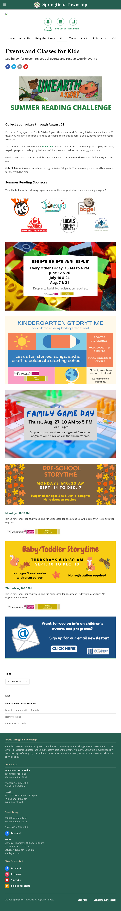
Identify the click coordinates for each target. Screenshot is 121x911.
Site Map (82, 899)
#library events (17, 681)
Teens (72, 38)
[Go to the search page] (116, 5)
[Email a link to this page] (19, 66)
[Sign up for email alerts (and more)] (7, 886)
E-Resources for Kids (15, 723)
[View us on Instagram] (7, 874)
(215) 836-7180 (17, 786)
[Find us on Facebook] (7, 833)
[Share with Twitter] (13, 66)
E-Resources (100, 38)
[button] (4, 4)
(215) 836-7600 (20, 782)
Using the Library (45, 38)
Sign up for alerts (20, 885)
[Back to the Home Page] (60, 5)
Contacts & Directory (104, 899)
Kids (62, 38)
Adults (85, 38)
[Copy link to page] (25, 66)
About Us (24, 38)
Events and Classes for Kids (20, 703)
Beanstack (47, 146)
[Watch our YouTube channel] (7, 880)
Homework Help (13, 716)
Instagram (16, 874)
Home (11, 38)
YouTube (16, 879)
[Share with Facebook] (7, 66)
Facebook (16, 832)
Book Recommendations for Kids (22, 710)
